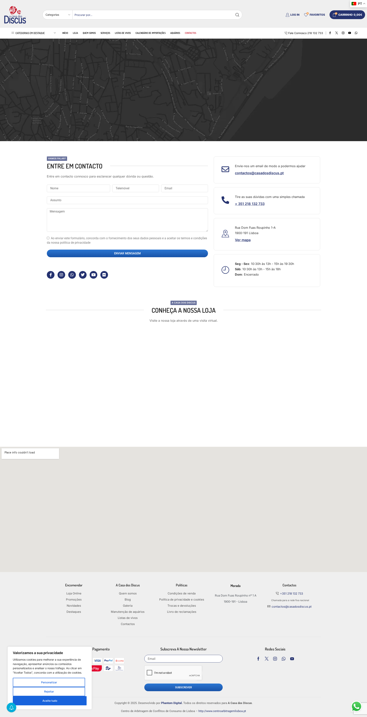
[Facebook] (330, 33)
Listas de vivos (123, 32)
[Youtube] (349, 33)
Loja (75, 32)
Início (65, 32)
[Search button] (237, 14)
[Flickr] (104, 275)
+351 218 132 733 (291, 593)
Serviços (105, 32)
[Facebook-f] (50, 275)
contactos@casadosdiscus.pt (292, 606)
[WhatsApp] (356, 33)
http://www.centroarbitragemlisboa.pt (222, 711)
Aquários (175, 32)
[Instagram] (343, 33)
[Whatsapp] (72, 275)
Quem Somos (89, 32)
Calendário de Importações (151, 32)
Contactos (190, 32)
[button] (259, 173)
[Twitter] (336, 33)
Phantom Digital (171, 703)
